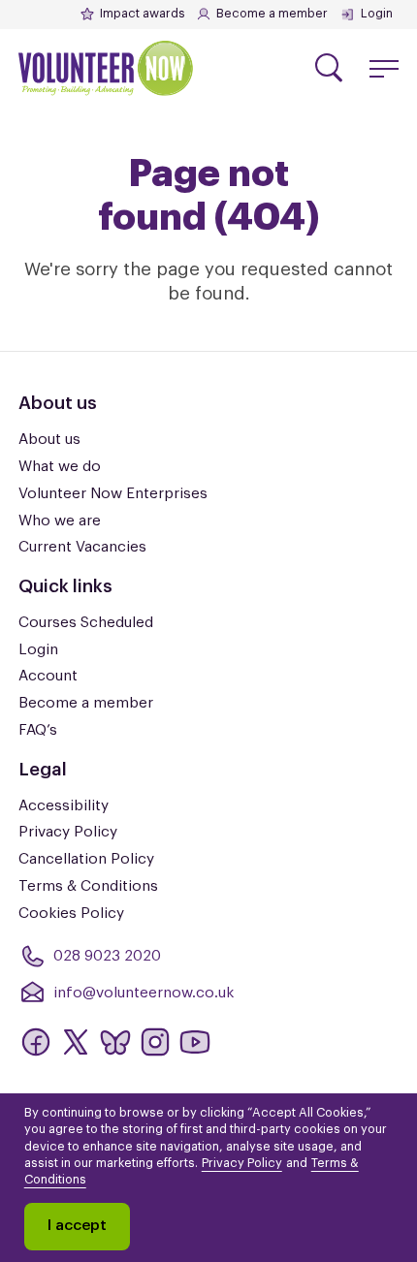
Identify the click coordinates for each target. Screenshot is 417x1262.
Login (377, 13)
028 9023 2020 (107, 955)
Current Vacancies (82, 546)
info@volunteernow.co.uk (143, 992)
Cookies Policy (71, 913)
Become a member (272, 13)
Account (48, 675)
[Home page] (105, 69)
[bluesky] (115, 1042)
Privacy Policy (67, 831)
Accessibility (63, 805)
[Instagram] (155, 1042)
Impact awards (142, 13)
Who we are (59, 520)
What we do (59, 466)
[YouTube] (194, 1042)
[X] (75, 1042)
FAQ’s (37, 730)
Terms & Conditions (88, 886)
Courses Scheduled (85, 622)
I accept (77, 1225)
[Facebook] (35, 1042)
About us (49, 439)
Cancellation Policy (86, 859)
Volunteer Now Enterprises (113, 493)
